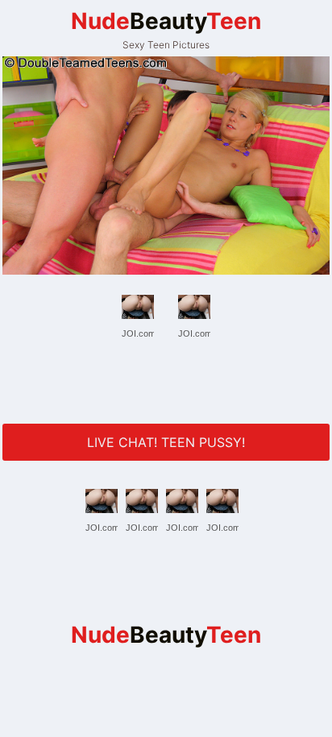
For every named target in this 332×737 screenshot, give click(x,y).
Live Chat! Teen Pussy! (166, 442)
